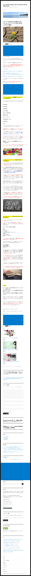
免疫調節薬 (8, 550)
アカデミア (18, 542)
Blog (3, 558)
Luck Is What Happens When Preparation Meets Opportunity (15, 5)
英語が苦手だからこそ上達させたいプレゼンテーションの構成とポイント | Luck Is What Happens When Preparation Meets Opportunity (13, 378)
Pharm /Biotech (13, 540)
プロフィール (5, 567)
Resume (10, 542)
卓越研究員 (15, 550)
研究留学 (11, 366)
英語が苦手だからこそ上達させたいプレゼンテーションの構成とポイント (11, 349)
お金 (15, 542)
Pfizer (9, 540)
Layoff (18, 539)
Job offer (15, 539)
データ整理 (11, 545)
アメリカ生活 (5, 436)
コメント (4, 388)
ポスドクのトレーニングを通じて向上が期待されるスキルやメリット (13, 446)
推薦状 (19, 550)
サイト (4, 407)
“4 (3, 73)
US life (13, 542)
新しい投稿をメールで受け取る (7, 412)
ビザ (14, 547)
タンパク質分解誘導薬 (6, 545)
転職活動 (5, 439)
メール (4, 403)
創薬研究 (12, 550)
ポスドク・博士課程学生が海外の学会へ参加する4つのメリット (12, 447)
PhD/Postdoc (18, 540)
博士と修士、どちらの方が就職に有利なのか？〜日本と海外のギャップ (13, 448)
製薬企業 (11, 551)
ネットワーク (16, 545)
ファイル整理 (17, 547)
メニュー (5, 9)
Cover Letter (5, 539)
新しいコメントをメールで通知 (7, 411)
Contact (4, 569)
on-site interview (5, 540)
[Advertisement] (13, 51)
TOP (3, 313)
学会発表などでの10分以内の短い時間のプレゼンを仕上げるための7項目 (11, 361)
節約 (6, 551)
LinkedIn (21, 539)
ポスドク (16, 548)
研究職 (20, 366)
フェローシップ (5, 548)
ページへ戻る (6, 313)
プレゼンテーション (14, 366)
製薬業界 (5, 438)
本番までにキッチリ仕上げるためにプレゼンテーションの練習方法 (12, 76)
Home (4, 556)
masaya (5, 366)
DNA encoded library (10, 539)
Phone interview (5, 542)
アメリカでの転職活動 (6, 560)
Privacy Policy (5, 571)
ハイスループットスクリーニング (7, 547)
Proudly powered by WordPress (23, 573)
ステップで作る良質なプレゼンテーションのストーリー (11, 73)
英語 (8, 551)
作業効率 (4, 550)
